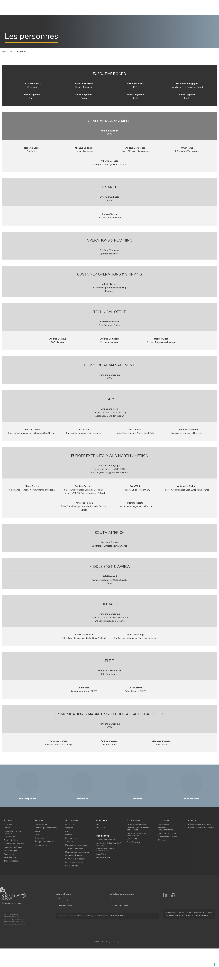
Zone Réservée (103, 864)
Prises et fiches (11, 845)
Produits (9, 820)
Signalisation (9, 840)
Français (212, 2)
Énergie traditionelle (44, 846)
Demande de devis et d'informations (105, 854)
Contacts (174, 11)
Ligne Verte (101, 860)
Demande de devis (195, 11)
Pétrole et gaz (41, 825)
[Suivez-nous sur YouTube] (173, 917)
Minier (37, 833)
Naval (37, 838)
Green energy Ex (11, 858)
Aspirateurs (9, 862)
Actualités (137, 11)
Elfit (67, 833)
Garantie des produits (105, 842)
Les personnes (71, 842)
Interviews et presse (74, 873)
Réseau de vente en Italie (199, 825)
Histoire (68, 838)
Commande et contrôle (14, 849)
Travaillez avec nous (74, 855)
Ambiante (69, 846)
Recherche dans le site (196, 2)
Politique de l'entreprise (76, 851)
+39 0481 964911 (64, 918)
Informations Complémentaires (165, 830)
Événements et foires (167, 840)
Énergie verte (41, 851)
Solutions (86, 11)
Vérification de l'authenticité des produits (108, 847)
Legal (124, 954)
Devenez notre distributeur (77, 859)
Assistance (102, 837)
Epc (97, 825)
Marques (69, 829)
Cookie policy (118, 954)
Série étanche (10, 866)
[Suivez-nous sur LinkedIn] (165, 917)
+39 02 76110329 (117, 918)
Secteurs (102, 11)
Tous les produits (12, 871)
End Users (100, 829)
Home (5, 51)
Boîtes (7, 829)
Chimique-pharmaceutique (46, 829)
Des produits (163, 825)
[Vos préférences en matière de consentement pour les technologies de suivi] (214, 964)
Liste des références (74, 864)
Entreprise (119, 11)
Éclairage (8, 825)
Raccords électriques (13, 853)
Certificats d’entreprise (75, 868)
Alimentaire (40, 842)
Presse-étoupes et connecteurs (12, 835)
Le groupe (69, 825)
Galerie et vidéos (72, 877)
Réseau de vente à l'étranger (201, 829)
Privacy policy (109, 954)
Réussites (162, 845)
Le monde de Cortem (167, 836)
